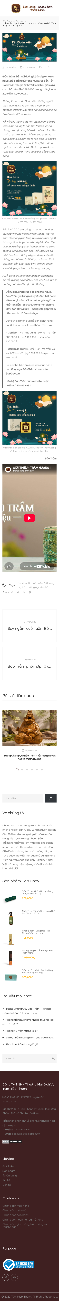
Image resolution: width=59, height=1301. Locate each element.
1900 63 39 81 (22, 1129)
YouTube (14, 1277)
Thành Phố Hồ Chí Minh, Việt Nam (21, 1113)
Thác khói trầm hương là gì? (22, 1044)
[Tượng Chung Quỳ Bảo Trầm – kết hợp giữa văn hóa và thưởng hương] (29, 728)
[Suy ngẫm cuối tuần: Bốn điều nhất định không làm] (29, 625)
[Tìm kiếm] (51, 798)
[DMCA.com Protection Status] (12, 1141)
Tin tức (46, 67)
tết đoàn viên (35, 583)
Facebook (5, 1277)
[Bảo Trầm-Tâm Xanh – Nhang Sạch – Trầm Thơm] (32, 8)
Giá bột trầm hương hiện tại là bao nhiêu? (30, 1037)
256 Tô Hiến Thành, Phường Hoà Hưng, (33, 1109)
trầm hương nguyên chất (35, 587)
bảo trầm (22, 583)
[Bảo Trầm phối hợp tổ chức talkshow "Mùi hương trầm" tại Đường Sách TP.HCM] (29, 663)
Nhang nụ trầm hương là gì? (22, 1031)
